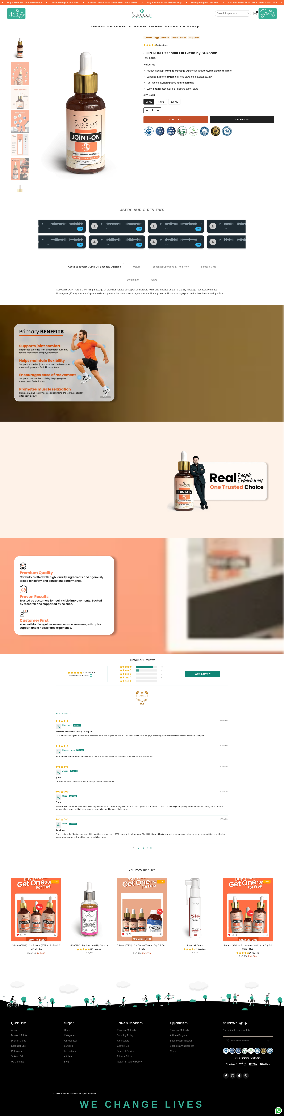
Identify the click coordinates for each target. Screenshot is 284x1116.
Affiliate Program (178, 1035)
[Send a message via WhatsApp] (278, 1110)
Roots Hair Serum (195, 945)
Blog (66, 1061)
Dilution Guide (18, 1040)
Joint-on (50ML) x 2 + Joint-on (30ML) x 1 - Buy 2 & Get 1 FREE (36, 947)
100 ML (174, 102)
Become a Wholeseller (182, 1046)
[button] (149, 45)
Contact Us (123, 1046)
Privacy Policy (124, 1056)
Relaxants (16, 1051)
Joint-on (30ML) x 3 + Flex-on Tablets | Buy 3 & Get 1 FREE (142, 947)
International (70, 1051)
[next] (135, 114)
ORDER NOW (241, 119)
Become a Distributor (181, 1040)
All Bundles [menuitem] (139, 26)
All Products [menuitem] (98, 26)
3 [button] (143, 848)
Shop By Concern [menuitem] (117, 26)
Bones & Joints (19, 1035)
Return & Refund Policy (129, 1061)
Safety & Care (208, 266)
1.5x (76, 229)
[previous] (36, 114)
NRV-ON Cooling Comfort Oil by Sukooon (89, 945)
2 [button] (138, 848)
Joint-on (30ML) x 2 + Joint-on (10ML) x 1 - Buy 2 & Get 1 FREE (248, 947)
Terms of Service (125, 1051)
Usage (136, 266)
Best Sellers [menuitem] (155, 26)
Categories (70, 1035)
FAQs (154, 279)
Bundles (68, 1046)
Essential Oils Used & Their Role (171, 266)
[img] (62, 721)
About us (15, 1030)
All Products (70, 1040)
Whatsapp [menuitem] (193, 26)
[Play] (39, 224)
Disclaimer (133, 279)
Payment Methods (126, 1030)
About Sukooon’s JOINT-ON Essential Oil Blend (94, 266)
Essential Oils (18, 1046)
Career (173, 1051)
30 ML (149, 102)
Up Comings (17, 1061)
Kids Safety (123, 1040)
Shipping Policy (125, 1035)
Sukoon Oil (17, 1056)
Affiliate (68, 1056)
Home (67, 1030)
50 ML (161, 102)
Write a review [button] (202, 674)
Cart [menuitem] (182, 26)
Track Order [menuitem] (171, 26)
